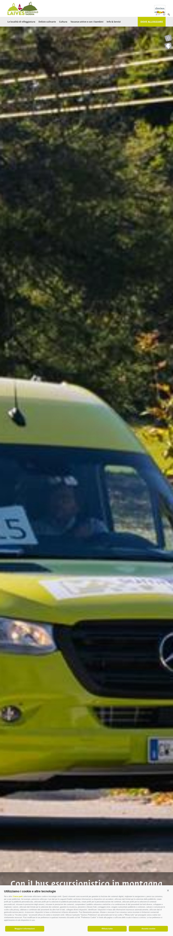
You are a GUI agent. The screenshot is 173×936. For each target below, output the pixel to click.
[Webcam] (168, 45)
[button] (168, 891)
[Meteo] (168, 38)
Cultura (63, 21)
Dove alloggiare (151, 21)
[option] (86, 473)
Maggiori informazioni (25, 929)
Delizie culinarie (47, 21)
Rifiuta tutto (107, 929)
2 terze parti (18, 896)
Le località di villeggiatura (21, 21)
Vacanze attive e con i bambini (87, 21)
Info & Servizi (114, 21)
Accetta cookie (148, 929)
